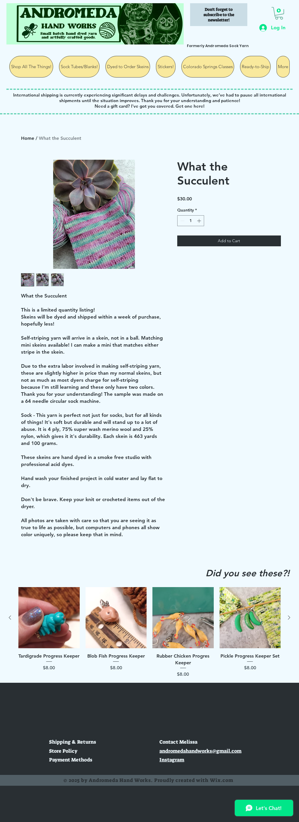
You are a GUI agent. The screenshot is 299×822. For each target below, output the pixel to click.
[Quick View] (49, 618)
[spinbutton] (190, 221)
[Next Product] (289, 617)
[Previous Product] (9, 617)
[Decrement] (181, 221)
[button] (279, 13)
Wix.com (221, 780)
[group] (149, 632)
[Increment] (199, 221)
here (198, 106)
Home (27, 138)
